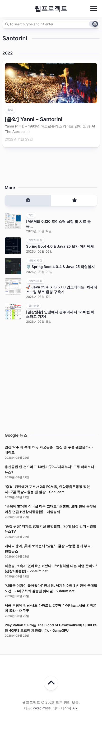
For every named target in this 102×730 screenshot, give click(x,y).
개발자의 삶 (35, 240)
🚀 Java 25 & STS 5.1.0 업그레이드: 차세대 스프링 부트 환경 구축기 (61, 289)
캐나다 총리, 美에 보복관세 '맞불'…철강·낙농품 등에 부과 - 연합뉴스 (49, 548)
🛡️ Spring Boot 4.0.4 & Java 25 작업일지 (60, 266)
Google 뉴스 (16, 435)
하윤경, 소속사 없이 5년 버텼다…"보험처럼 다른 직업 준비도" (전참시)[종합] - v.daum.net (51, 568)
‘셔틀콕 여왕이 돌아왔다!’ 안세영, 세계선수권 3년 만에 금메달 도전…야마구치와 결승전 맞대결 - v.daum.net (51, 588)
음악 (10, 110)
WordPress (42, 708)
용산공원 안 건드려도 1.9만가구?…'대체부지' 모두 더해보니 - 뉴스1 (51, 469)
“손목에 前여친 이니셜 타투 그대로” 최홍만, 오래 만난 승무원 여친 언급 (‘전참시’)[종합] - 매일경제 (50, 509)
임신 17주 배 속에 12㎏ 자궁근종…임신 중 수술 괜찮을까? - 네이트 (49, 449)
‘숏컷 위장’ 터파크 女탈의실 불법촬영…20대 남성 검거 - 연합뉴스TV (50, 529)
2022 (7, 53)
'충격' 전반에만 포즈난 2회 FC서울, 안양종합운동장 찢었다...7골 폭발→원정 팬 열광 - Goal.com (47, 489)
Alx (75, 708)
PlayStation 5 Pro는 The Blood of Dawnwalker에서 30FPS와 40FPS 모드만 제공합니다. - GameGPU (51, 627)
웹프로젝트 (51, 9)
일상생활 (33, 305)
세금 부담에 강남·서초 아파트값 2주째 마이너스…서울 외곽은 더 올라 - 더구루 (50, 608)
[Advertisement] (51, 377)
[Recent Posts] (28, 200)
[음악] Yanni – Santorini (33, 119)
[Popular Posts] (74, 200)
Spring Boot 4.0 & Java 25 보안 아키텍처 (60, 246)
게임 (31, 215)
